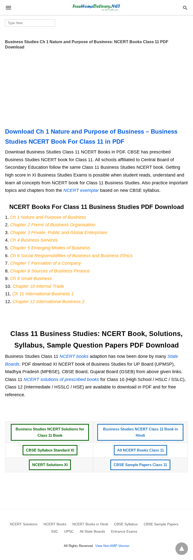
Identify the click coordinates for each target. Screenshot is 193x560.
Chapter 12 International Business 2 (48, 301)
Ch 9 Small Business (31, 278)
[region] (96, 87)
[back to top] (181, 548)
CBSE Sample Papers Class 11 (140, 465)
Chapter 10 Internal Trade (38, 286)
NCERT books (74, 356)
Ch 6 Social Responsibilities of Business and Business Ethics (71, 255)
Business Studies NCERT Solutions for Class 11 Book (50, 432)
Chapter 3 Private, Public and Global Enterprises (58, 232)
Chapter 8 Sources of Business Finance (50, 270)
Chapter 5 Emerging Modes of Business (50, 247)
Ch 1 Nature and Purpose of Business (48, 217)
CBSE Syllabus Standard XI (50, 450)
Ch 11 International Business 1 (43, 293)
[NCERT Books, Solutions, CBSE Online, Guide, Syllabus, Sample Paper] (96, 7)
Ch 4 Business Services (34, 240)
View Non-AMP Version (112, 546)
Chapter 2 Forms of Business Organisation (52, 224)
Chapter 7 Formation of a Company (45, 263)
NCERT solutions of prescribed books (61, 379)
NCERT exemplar (81, 190)
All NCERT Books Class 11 (140, 450)
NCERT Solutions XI (50, 465)
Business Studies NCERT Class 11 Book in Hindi (140, 432)
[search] (185, 8)
